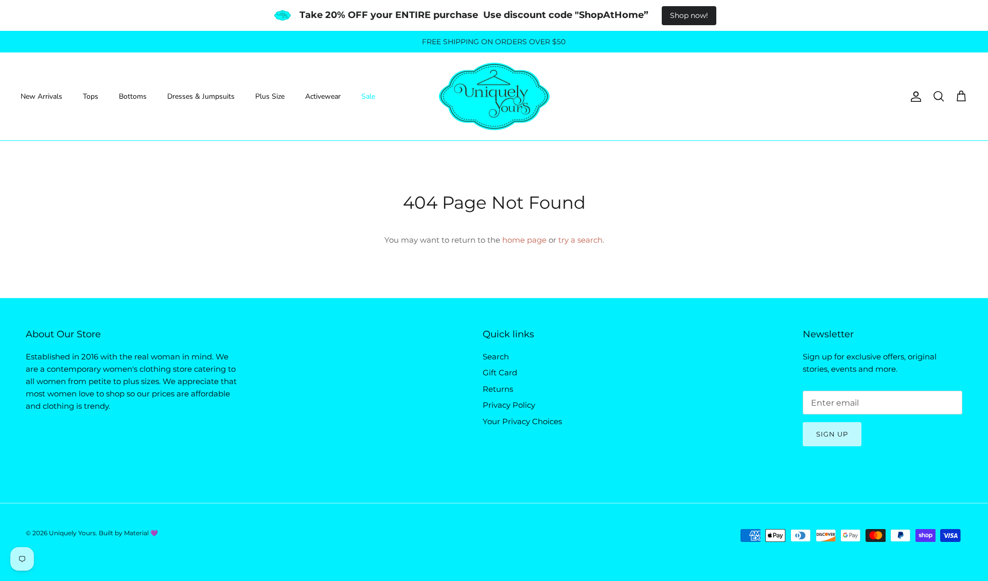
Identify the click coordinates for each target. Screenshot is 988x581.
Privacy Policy (509, 405)
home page (524, 240)
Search (496, 356)
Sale (368, 96)
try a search (580, 240)
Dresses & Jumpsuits (201, 96)
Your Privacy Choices (522, 421)
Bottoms (133, 96)
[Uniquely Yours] (494, 97)
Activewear (323, 96)
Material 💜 (141, 533)
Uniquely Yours (72, 533)
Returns (498, 389)
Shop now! (689, 15)
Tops (90, 96)
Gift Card (500, 372)
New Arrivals (41, 96)
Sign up (832, 434)
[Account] (914, 96)
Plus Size (270, 96)
